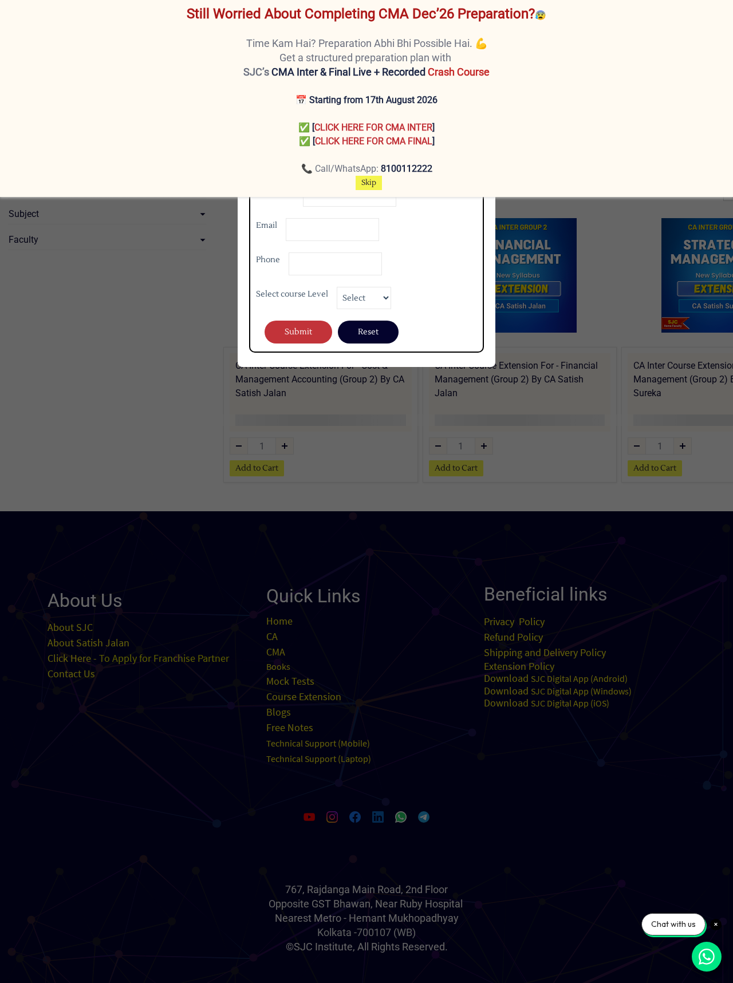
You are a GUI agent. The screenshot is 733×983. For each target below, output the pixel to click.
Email (266, 225)
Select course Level (292, 294)
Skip (368, 182)
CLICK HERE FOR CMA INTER (373, 127)
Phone (268, 260)
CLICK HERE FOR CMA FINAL (373, 141)
